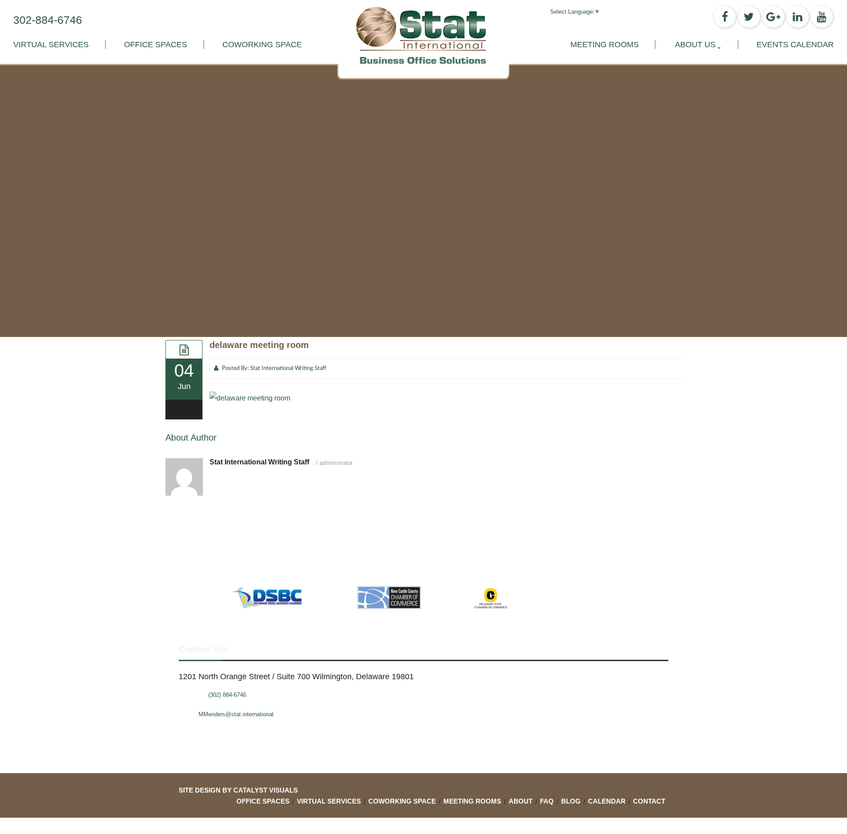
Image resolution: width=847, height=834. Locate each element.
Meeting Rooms (604, 44)
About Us (695, 44)
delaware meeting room (259, 345)
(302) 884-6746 (227, 695)
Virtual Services (51, 44)
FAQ (547, 801)
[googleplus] (773, 17)
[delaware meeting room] (183, 349)
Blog (571, 801)
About (520, 801)
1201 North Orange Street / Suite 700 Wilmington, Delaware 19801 (296, 676)
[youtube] (822, 17)
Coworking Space (262, 44)
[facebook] (725, 17)
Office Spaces (155, 44)
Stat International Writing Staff (288, 368)
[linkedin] (798, 17)
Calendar (607, 801)
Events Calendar (795, 44)
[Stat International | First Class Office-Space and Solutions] (423, 35)
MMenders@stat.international (236, 714)
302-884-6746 (47, 20)
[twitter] (749, 17)
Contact (649, 801)
